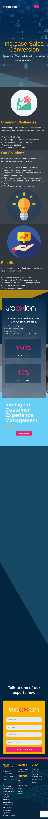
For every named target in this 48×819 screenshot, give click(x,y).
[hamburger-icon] (36, 6)
